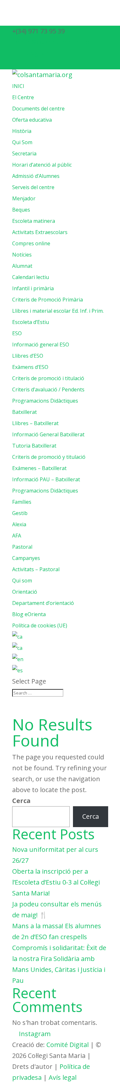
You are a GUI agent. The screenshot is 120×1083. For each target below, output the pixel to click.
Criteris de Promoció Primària (47, 299)
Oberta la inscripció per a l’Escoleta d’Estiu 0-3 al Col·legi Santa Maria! (56, 882)
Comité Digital (67, 1044)
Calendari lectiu (30, 277)
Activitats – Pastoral (36, 569)
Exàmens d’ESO (30, 367)
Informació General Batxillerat (48, 434)
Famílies (21, 501)
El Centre (23, 97)
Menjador (24, 198)
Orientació (24, 591)
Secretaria (24, 153)
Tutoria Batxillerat (34, 445)
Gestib (20, 513)
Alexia (19, 524)
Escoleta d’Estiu (30, 322)
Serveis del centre (33, 187)
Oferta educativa (32, 119)
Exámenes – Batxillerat (39, 468)
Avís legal (62, 1077)
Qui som (22, 580)
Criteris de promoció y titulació (48, 456)
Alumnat (22, 265)
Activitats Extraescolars (40, 232)
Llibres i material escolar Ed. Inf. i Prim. (58, 310)
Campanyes (26, 558)
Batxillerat (24, 411)
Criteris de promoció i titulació (48, 378)
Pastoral (22, 546)
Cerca (21, 800)
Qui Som (22, 142)
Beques (21, 209)
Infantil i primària (33, 288)
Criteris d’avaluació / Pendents (48, 389)
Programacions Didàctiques (45, 400)
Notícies (22, 254)
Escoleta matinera (33, 220)
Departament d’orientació (43, 603)
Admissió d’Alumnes (36, 175)
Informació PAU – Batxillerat (46, 479)
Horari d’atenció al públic (42, 164)
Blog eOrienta (29, 614)
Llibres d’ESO (27, 355)
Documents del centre (38, 108)
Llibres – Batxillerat (35, 423)
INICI (18, 86)
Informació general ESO (40, 344)
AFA (16, 535)
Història (21, 131)
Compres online (31, 243)
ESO (17, 333)
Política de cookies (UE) (39, 625)
